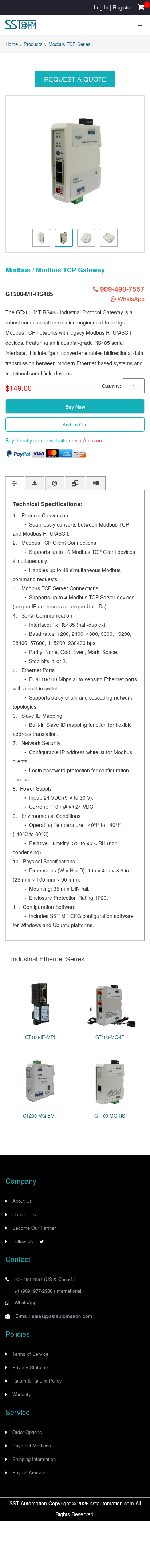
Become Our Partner (34, 1227)
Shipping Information (34, 1458)
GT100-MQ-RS (109, 1115)
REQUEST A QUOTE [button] (75, 78)
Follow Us (22, 1241)
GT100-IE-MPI (40, 1036)
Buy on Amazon (29, 1472)
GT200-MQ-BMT (40, 1115)
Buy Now (75, 406)
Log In (101, 7)
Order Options (27, 1432)
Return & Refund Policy (37, 1380)
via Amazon (88, 440)
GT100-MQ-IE (110, 1036)
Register (122, 7)
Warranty (21, 1394)
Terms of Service (30, 1353)
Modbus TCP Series (69, 43)
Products (33, 43)
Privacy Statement (32, 1367)
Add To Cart (75, 424)
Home (11, 43)
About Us (22, 1200)
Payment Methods (31, 1445)
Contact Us (24, 1214)
